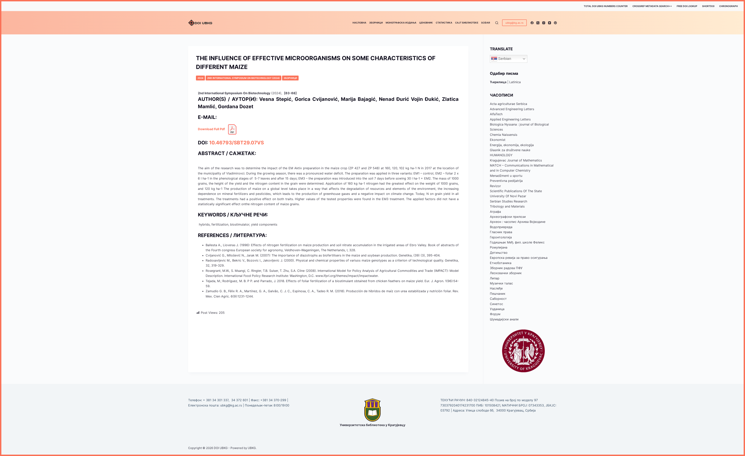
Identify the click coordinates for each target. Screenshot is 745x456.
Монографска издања (401, 22)
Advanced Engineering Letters (512, 109)
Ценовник (426, 22)
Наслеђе (496, 288)
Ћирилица (498, 82)
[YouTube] (549, 22)
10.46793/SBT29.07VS (236, 143)
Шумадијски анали (504, 319)
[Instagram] (543, 22)
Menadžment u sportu (506, 176)
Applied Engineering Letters (510, 119)
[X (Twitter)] (537, 22)
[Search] (496, 22)
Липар (494, 278)
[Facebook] (532, 22)
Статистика (444, 22)
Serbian (504, 59)
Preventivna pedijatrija (506, 181)
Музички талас (501, 283)
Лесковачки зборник (506, 273)
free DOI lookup (687, 6)
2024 (200, 78)
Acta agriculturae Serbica (508, 104)
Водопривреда (501, 227)
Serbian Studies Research (508, 201)
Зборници (376, 22)
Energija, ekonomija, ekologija (512, 145)
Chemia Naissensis (503, 135)
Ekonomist (497, 140)
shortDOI (708, 6)
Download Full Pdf (211, 129)
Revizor (495, 186)
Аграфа (495, 212)
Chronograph (728, 6)
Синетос (496, 304)
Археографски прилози (508, 217)
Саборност (498, 299)
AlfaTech (496, 114)
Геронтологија (501, 237)
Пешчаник (497, 294)
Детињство (499, 253)
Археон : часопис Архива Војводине (517, 222)
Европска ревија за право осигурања (518, 258)
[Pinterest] (555, 22)
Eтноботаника (500, 263)
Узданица (497, 309)
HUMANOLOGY (501, 155)
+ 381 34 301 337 (216, 400)
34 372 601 (240, 400)
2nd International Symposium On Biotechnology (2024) (243, 78)
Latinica (515, 82)
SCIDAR (485, 22)
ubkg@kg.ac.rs (514, 22)
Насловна (359, 22)
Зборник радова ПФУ (506, 268)
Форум (495, 314)
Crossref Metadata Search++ (652, 6)
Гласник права (501, 232)
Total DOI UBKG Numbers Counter (606, 6)
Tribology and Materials (507, 206)
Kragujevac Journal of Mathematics (516, 160)
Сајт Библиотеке (466, 22)
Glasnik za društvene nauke (510, 150)
